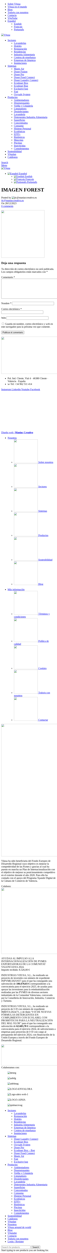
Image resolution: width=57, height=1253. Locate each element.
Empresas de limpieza (25, 60)
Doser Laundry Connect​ (26, 80)
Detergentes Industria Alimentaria (30, 117)
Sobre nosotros (45, 462)
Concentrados (21, 123)
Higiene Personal (22, 128)
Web (3, 318)
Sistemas (42, 511)
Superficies (19, 120)
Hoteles (18, 46)
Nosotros (12, 438)
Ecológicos (19, 131)
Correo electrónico (11, 309)
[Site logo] (5, 35)
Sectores (42, 486)
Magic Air (19, 68)
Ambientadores (21, 100)
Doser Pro (19, 74)
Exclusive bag (21, 88)
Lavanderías (20, 43)
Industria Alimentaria (24, 54)
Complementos (21, 148)
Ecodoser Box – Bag (24, 1150)
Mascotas (18, 140)
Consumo (19, 125)
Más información (16, 589)
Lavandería (19, 114)
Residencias (20, 51)
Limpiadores (20, 108)
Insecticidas (19, 145)
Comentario (8, 277)
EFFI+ (17, 134)
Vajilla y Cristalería (23, 105)
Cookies (42, 668)
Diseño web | (17, 432)
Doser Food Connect (24, 77)
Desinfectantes (21, 111)
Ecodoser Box (21, 83)
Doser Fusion (20, 71)
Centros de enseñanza (25, 57)
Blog (40, 584)
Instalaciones (20, 63)
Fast (16, 91)
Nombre (6, 303)
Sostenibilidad (45, 559)
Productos (43, 535)
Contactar (43, 720)
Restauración (20, 48)
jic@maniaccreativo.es (12, 200)
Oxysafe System (22, 94)
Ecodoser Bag (21, 86)
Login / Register (16, 1241)
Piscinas (18, 142)
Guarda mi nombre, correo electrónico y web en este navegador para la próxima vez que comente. (27, 325)
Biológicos (19, 137)
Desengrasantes (21, 103)
